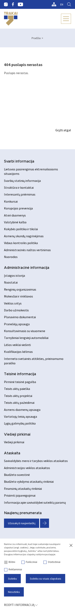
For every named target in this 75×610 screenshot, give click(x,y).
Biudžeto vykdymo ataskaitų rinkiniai (29, 482)
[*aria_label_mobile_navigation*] (66, 19)
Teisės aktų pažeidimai (19, 403)
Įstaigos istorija (14, 275)
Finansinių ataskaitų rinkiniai (23, 489)
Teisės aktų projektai (18, 396)
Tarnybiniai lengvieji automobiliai (26, 338)
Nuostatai (11, 282)
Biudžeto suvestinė (17, 475)
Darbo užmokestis (16, 310)
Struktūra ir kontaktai (19, 187)
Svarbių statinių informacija (22, 181)
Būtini (12, 562)
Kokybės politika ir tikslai (21, 229)
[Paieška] (69, 4)
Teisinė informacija (20, 374)
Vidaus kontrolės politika (21, 243)
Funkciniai (31, 562)
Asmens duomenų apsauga (22, 410)
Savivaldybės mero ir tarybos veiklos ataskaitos (36, 461)
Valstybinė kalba (15, 222)
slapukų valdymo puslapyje (41, 554)
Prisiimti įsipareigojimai (19, 495)
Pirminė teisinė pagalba (20, 382)
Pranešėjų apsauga (17, 324)
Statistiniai (54, 562)
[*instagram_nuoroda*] (6, 4)
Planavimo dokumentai (20, 317)
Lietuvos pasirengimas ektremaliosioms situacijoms (31, 171)
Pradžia (36, 38)
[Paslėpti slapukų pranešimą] (71, 546)
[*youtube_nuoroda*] (20, 4)
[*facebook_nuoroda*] (13, 4)
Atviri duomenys (15, 215)
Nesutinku (14, 592)
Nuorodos (11, 257)
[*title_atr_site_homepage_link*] (10, 19)
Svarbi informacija (19, 161)
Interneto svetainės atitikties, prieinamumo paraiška (33, 361)
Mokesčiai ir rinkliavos (18, 296)
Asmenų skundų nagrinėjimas (24, 236)
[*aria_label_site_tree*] (54, 4)
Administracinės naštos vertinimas (27, 250)
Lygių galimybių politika (20, 423)
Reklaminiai (15, 569)
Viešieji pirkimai (17, 434)
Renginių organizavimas (20, 289)
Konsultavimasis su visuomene (24, 331)
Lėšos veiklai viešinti (17, 345)
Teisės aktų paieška (17, 389)
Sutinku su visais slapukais (45, 578)
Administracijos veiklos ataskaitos (27, 468)
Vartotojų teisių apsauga (20, 416)
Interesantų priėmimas (19, 194)
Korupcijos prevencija (18, 208)
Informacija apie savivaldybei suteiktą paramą (35, 502)
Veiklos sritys (13, 303)
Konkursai (11, 201)
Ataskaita (12, 453)
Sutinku (12, 578)
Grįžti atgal (63, 130)
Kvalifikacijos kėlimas (18, 352)
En (61, 4)
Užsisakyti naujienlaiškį (21, 523)
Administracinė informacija (26, 268)
